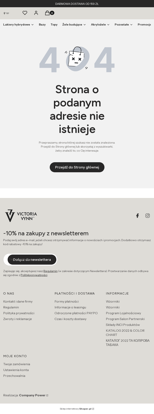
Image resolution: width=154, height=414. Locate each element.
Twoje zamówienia (16, 364)
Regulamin (51, 271)
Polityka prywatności (18, 313)
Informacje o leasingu (70, 307)
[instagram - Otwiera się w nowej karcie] (147, 215)
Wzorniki (113, 301)
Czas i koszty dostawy (70, 319)
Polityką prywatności (34, 275)
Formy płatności (67, 301)
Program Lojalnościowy (123, 313)
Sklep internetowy (75, 408)
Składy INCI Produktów (123, 325)
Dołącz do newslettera (32, 259)
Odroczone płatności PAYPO (76, 313)
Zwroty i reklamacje (17, 319)
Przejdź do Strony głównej (77, 167)
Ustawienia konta (16, 370)
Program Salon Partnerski (125, 319)
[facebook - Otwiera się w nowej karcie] (138, 215)
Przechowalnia (14, 376)
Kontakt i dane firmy (17, 301)
